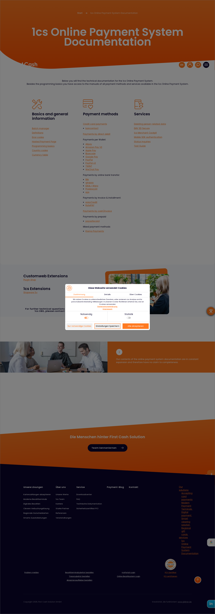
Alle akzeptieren (136, 326)
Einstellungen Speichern (107, 326)
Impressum (107, 309)
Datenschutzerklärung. (107, 306)
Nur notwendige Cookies (79, 326)
